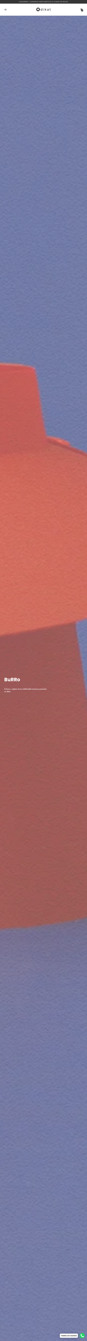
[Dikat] (43, 9)
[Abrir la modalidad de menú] (5, 9)
